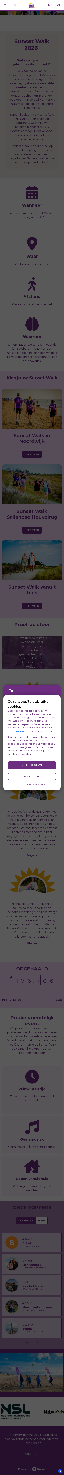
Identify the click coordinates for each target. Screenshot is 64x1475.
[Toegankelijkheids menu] (60, 1471)
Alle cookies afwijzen (32, 784)
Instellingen (32, 776)
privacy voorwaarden (19, 731)
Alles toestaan (32, 765)
